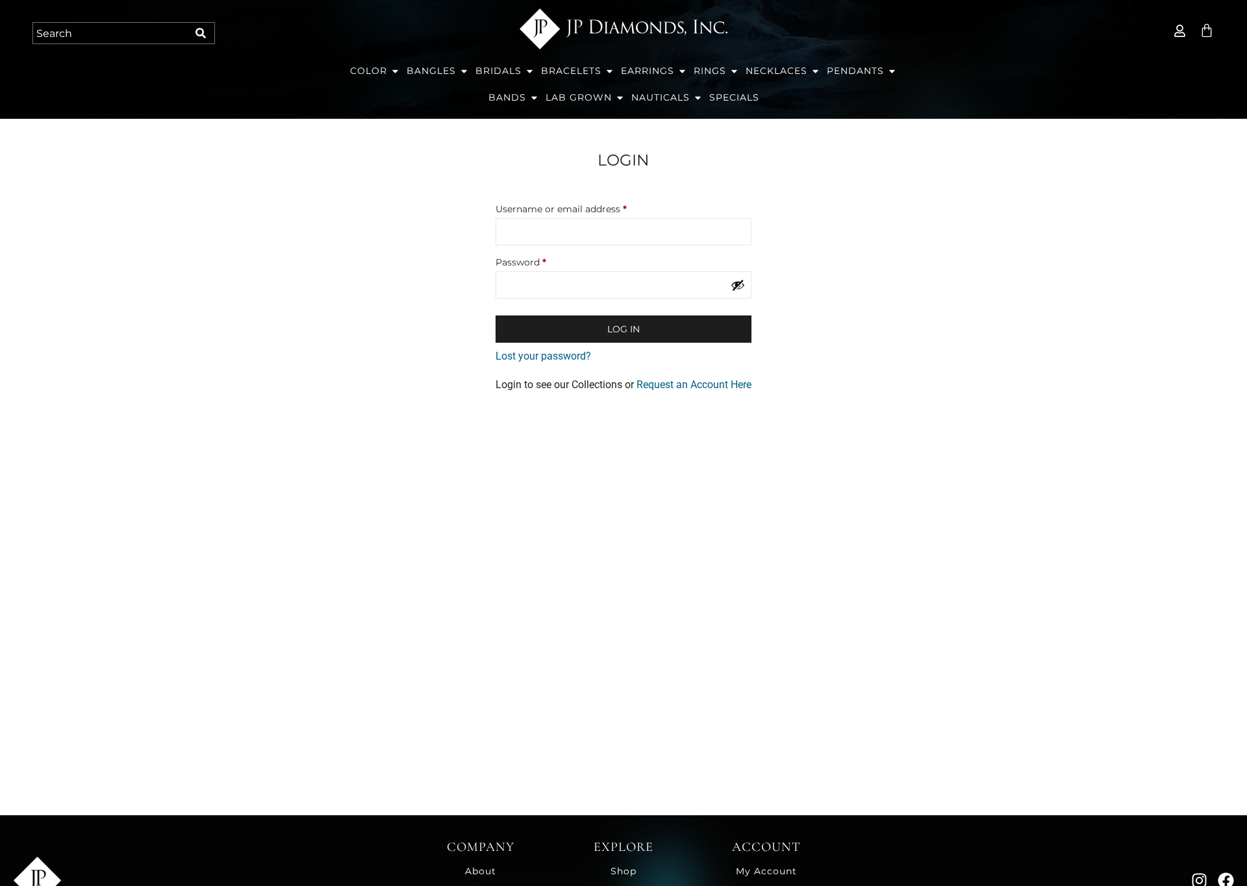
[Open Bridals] (530, 71)
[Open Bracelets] (609, 71)
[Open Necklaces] (815, 71)
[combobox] (111, 33)
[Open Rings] (734, 71)
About (480, 871)
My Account (766, 871)
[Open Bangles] (464, 71)
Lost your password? (543, 356)
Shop (623, 871)
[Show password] (738, 285)
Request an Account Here (692, 384)
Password (541, 260)
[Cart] (1207, 30)
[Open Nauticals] (698, 98)
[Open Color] (395, 71)
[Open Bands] (534, 98)
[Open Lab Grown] (620, 98)
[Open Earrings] (682, 71)
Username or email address (581, 207)
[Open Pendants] (892, 71)
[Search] (202, 33)
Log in (623, 329)
